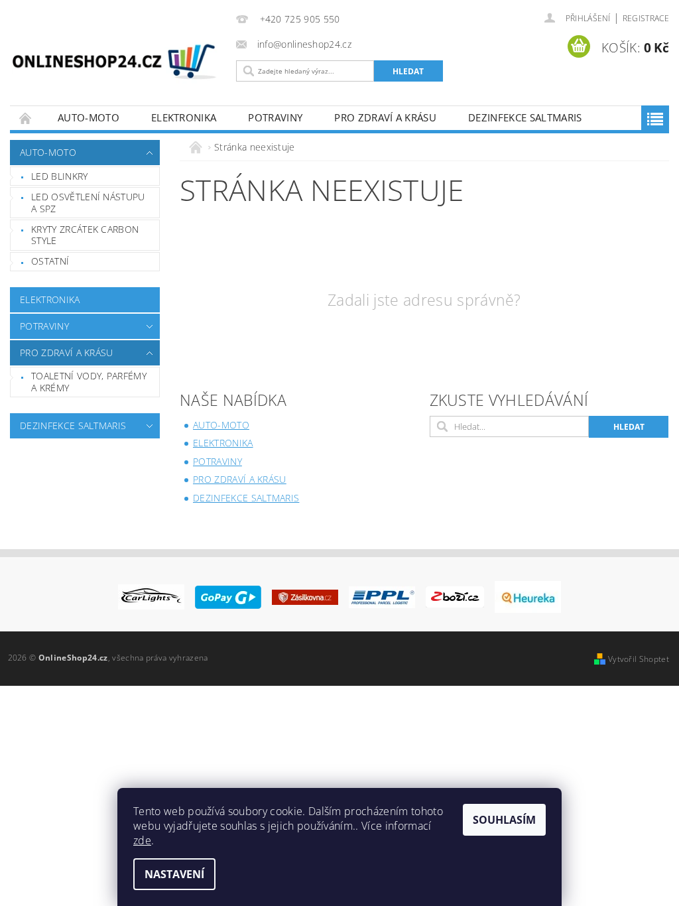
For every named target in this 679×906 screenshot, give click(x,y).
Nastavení (174, 874)
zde (142, 840)
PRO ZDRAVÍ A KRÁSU (385, 117)
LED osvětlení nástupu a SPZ (88, 202)
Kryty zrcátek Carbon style (85, 235)
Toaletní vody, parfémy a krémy (89, 381)
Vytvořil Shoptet (638, 659)
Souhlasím (504, 819)
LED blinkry (59, 176)
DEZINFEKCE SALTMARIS (525, 117)
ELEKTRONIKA (184, 117)
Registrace (646, 18)
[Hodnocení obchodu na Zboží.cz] (455, 596)
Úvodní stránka (26, 117)
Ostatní (50, 261)
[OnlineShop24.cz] (114, 64)
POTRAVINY (275, 117)
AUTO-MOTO (88, 117)
